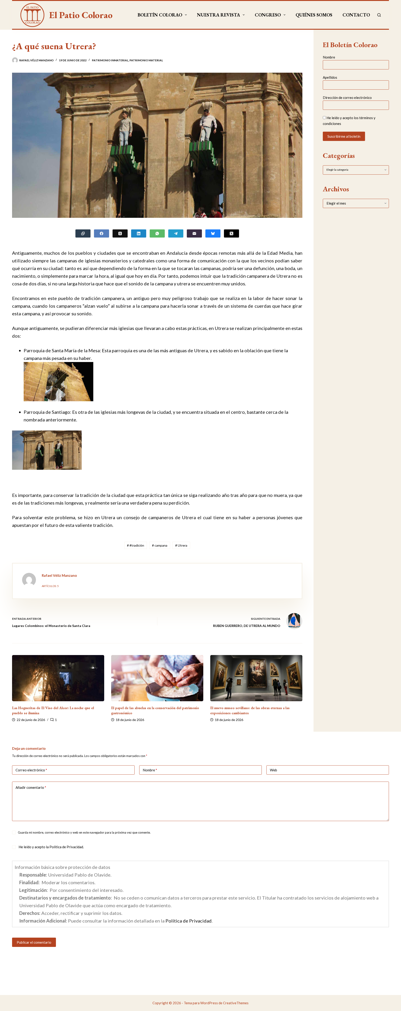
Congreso (268, 15)
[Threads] (120, 233)
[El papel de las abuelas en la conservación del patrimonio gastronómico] (157, 678)
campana (159, 545)
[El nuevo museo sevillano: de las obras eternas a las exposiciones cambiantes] (256, 678)
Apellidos (330, 77)
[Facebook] (101, 233)
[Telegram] (175, 233)
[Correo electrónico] (194, 233)
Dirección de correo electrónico (347, 98)
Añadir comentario (31, 787)
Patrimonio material (146, 60)
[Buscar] (379, 15)
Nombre (329, 57)
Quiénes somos (314, 15)
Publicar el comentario (34, 942)
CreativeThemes (236, 1003)
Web (273, 770)
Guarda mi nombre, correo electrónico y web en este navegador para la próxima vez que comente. (84, 832)
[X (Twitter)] (231, 233)
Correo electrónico (31, 770)
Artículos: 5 (50, 585)
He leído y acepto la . (51, 847)
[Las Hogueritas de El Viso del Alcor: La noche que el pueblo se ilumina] (58, 678)
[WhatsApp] (157, 233)
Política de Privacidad (66, 847)
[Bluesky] (212, 233)
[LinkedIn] (138, 233)
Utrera (181, 545)
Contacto (356, 15)
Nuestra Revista (218, 15)
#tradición (135, 545)
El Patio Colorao (81, 15)
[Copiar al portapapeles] (83, 233)
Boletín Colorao (160, 15)
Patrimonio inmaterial (110, 60)
